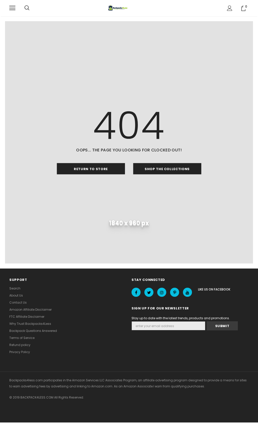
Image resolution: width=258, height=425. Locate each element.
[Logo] (118, 8)
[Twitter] (148, 292)
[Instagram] (161, 292)
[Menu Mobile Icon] (12, 8)
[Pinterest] (174, 292)
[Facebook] (136, 292)
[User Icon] (229, 8)
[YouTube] (187, 292)
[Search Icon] (26, 8)
